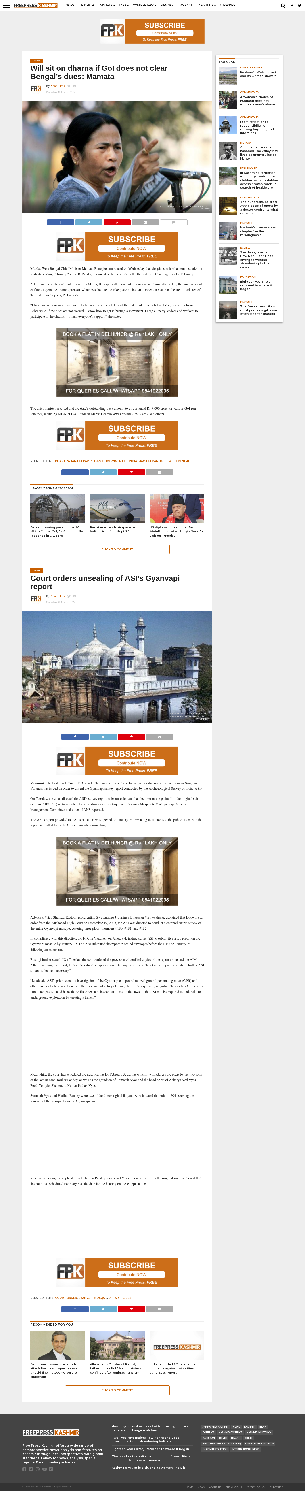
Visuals (106, 5)
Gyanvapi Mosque (92, 1298)
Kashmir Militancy (259, 1432)
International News (245, 1449)
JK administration (215, 1449)
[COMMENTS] (174, 221)
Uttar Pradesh (121, 1298)
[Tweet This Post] (88, 221)
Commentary (143, 5)
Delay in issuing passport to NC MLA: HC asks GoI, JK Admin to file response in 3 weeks (56, 531)
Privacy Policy (255, 1487)
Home (189, 1487)
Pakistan (209, 1438)
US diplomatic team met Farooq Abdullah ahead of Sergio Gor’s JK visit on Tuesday (176, 531)
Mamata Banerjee (152, 461)
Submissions (234, 1487)
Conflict (209, 1432)
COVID (223, 1438)
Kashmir (249, 1426)
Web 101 (186, 5)
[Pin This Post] (117, 221)
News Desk (57, 86)
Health (235, 1438)
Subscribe (227, 5)
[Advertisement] (117, 1035)
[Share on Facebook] (60, 221)
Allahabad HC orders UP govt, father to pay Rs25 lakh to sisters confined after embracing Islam (115, 1368)
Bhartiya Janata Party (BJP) (78, 461)
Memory (167, 5)
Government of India (119, 461)
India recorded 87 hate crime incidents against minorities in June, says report (174, 1368)
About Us (205, 5)
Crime (248, 1438)
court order (66, 1298)
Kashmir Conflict (230, 1432)
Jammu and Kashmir (216, 1426)
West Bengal (179, 461)
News (70, 5)
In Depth (87, 5)
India (262, 1426)
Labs (122, 5)
